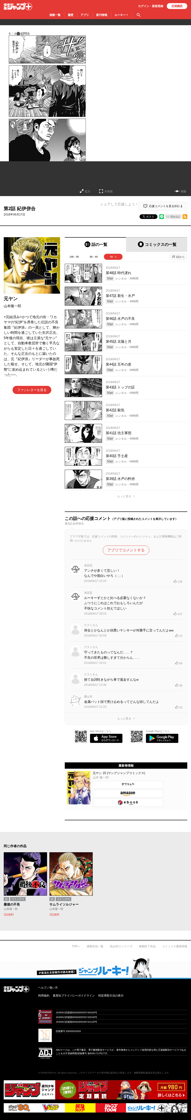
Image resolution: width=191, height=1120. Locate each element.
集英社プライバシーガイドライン (74, 995)
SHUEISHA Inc (48, 1072)
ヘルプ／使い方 (48, 987)
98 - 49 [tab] (94, 256)
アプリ (85, 15)
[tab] (95, 244)
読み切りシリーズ (121, 946)
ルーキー (121, 15)
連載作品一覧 (95, 946)
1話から (180, 256)
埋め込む (175, 216)
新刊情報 (101, 15)
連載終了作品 (147, 946)
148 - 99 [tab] (74, 256)
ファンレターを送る (32, 390)
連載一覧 (55, 15)
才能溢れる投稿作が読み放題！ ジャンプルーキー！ (95, 968)
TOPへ (76, 946)
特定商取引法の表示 (110, 995)
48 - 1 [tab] (113, 256)
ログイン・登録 (150, 6)
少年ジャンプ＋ (18, 6)
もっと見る (124, 496)
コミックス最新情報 (174, 946)
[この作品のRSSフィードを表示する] (185, 216)
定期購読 (177, 6)
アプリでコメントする (126, 550)
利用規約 (43, 995)
